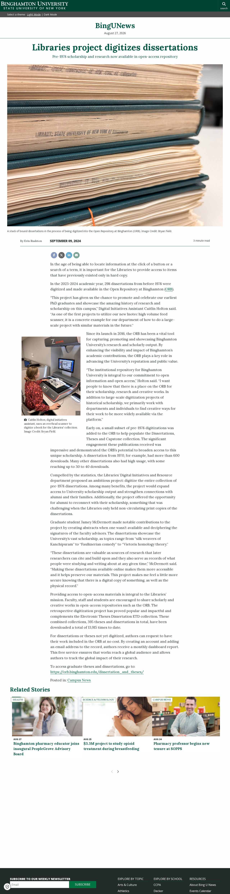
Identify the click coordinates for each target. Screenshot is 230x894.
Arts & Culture (127, 885)
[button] (7, 886)
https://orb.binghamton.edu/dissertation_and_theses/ (97, 672)
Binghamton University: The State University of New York (34, 5)
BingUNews (115, 25)
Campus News (79, 680)
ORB (168, 289)
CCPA (157, 885)
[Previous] (112, 771)
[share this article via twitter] (61, 255)
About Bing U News (203, 885)
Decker (158, 891)
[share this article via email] (76, 255)
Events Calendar (200, 891)
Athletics (123, 891)
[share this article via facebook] (54, 255)
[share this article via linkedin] (69, 255)
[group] (51, 386)
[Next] (118, 771)
